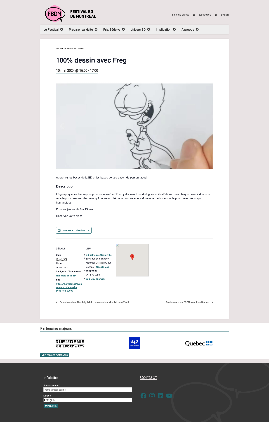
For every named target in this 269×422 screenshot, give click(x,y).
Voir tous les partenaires (55, 355)
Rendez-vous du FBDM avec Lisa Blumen (187, 302)
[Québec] (199, 343)
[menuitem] (224, 14)
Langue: (47, 395)
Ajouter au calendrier (74, 230)
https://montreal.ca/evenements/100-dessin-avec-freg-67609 (69, 287)
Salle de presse (180, 14)
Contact (148, 377)
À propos (188, 29)
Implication (163, 29)
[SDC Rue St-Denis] (70, 343)
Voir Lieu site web (95, 278)
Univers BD (138, 29)
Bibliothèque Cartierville (99, 254)
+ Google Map (101, 266)
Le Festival (51, 29)
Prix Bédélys (111, 29)
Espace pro (204, 14)
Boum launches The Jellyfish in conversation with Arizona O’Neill (94, 302)
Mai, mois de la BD (66, 275)
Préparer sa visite (81, 29)
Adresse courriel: (51, 385)
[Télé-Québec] (134, 343)
